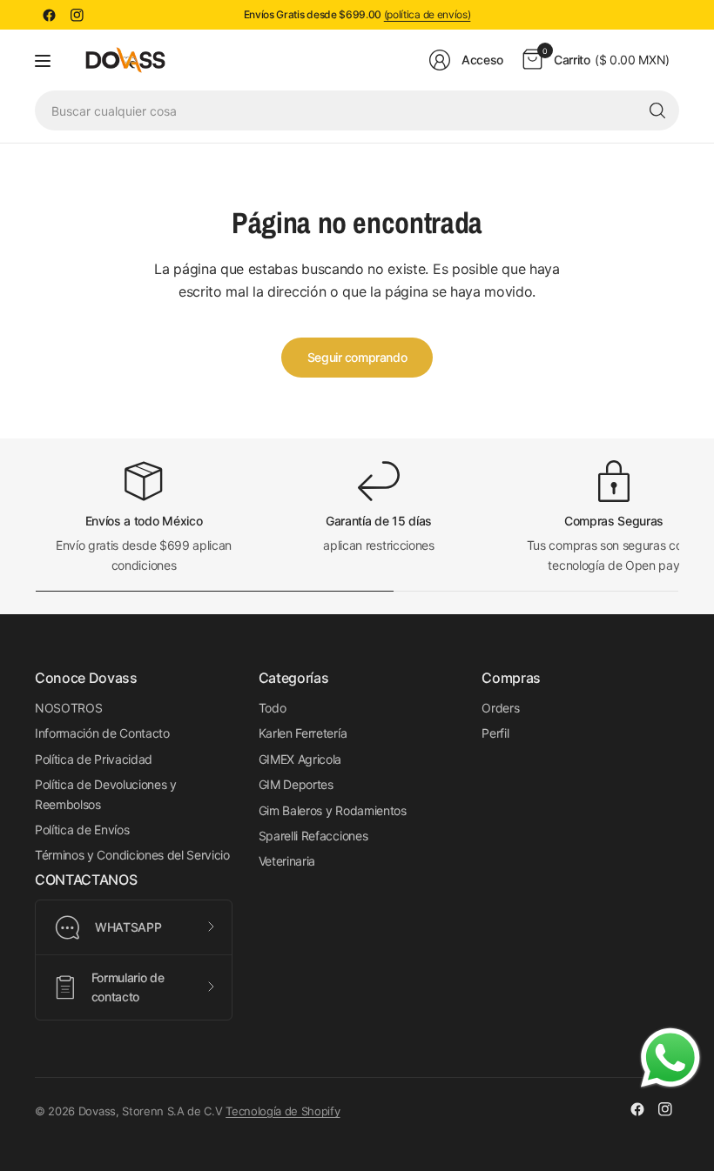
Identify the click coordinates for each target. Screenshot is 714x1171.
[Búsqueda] (657, 110)
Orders (500, 707)
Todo (272, 707)
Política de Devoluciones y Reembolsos (106, 794)
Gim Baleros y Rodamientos (333, 810)
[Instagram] (77, 15)
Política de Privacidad (93, 759)
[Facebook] (49, 15)
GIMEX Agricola (300, 759)
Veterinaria (287, 860)
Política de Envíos (82, 829)
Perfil (495, 733)
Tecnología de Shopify (283, 1111)
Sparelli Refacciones (313, 835)
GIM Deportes (296, 784)
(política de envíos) (427, 14)
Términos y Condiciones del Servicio (132, 854)
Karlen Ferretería (303, 733)
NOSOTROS (68, 707)
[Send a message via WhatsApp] (670, 1058)
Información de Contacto (102, 733)
